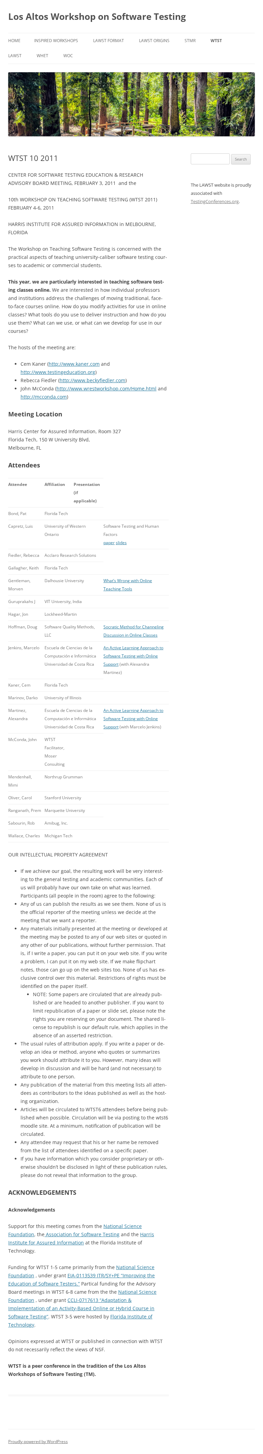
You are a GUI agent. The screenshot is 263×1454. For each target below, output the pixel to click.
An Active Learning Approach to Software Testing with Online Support (133, 656)
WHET (42, 56)
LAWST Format (108, 40)
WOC (68, 56)
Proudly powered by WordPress (38, 1441)
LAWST (15, 56)
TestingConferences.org (215, 201)
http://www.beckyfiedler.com (92, 380)
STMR (190, 40)
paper (109, 543)
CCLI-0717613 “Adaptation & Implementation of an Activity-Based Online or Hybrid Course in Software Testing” (81, 1308)
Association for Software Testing (82, 1234)
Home (14, 40)
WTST (216, 40)
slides (121, 543)
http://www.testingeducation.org (58, 372)
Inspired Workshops (56, 40)
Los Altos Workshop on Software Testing (97, 16)
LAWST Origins (154, 40)
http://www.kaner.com (74, 364)
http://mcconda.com (44, 396)
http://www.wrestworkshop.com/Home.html (106, 388)
